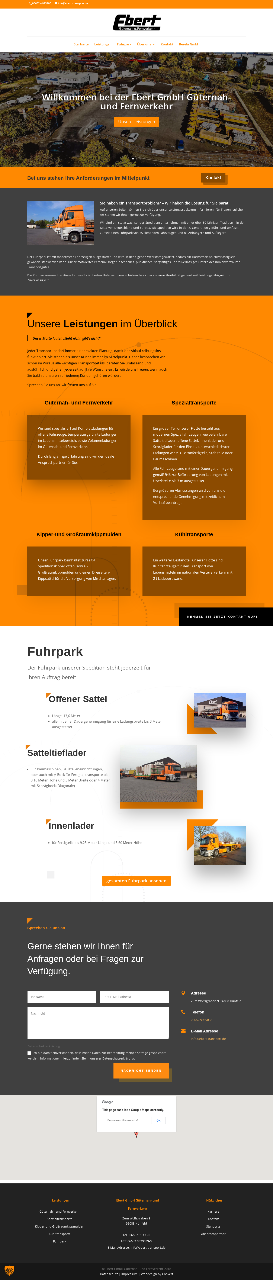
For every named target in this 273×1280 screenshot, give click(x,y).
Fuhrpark (124, 44)
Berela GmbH (189, 44)
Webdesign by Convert (157, 1274)
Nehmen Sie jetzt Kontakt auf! (222, 616)
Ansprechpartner (213, 1234)
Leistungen (103, 44)
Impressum (129, 1274)
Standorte (213, 1226)
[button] (9, 1270)
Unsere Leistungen (136, 122)
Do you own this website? (122, 1120)
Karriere (213, 1211)
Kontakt (167, 44)
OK (158, 1120)
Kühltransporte (60, 1234)
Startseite (81, 44)
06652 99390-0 (201, 1020)
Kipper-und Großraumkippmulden (59, 1226)
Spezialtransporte (59, 1219)
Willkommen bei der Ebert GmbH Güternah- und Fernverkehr (136, 101)
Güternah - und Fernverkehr (59, 1211)
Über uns (144, 44)
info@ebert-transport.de (208, 1039)
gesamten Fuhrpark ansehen (136, 881)
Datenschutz (109, 1274)
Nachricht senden (141, 1070)
